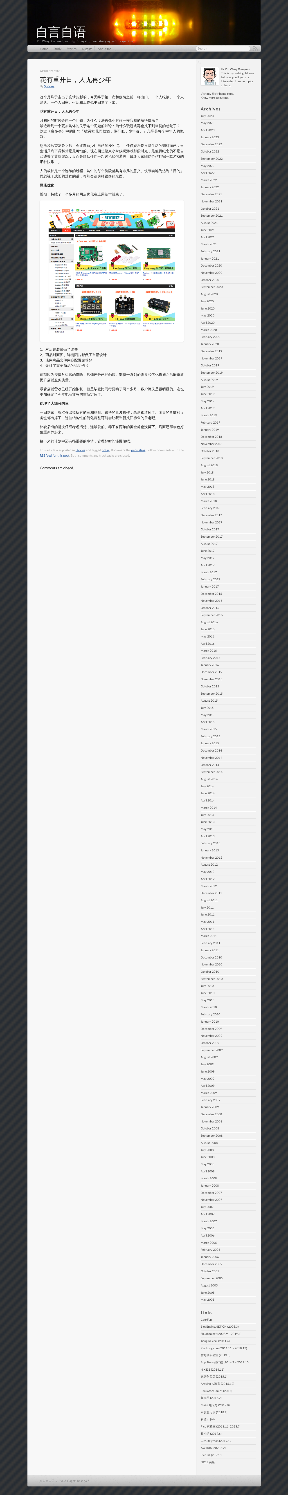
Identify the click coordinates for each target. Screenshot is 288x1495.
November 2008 (211, 1121)
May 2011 (207, 921)
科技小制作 (208, 1419)
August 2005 (209, 1285)
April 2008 (208, 1171)
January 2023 (210, 137)
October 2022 (210, 151)
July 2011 (207, 907)
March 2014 (209, 807)
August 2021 (209, 222)
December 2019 (211, 351)
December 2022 (211, 144)
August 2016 (209, 622)
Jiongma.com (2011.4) (215, 1341)
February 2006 (210, 1249)
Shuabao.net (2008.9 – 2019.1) (221, 1334)
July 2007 (207, 1207)
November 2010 (211, 964)
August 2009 (209, 1057)
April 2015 (208, 722)
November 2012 (211, 857)
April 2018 (208, 494)
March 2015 (209, 729)
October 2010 (210, 971)
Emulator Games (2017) (216, 1391)
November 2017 (211, 522)
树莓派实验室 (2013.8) (215, 1355)
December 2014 (211, 750)
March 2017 (209, 572)
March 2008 (209, 1178)
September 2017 (212, 536)
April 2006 (208, 1235)
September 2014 (212, 772)
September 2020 (212, 287)
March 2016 (209, 650)
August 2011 (209, 900)
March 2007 (209, 1221)
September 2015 (212, 693)
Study (57, 49)
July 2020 (207, 301)
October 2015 (210, 686)
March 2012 (209, 886)
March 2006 (209, 1242)
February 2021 (210, 251)
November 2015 (211, 679)
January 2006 (210, 1257)
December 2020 (211, 265)
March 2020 (209, 330)
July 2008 (207, 1150)
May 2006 (207, 1228)
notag (106, 450)
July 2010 (207, 986)
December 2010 (211, 957)
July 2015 (207, 707)
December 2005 (211, 1264)
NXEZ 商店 (208, 1462)
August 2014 (209, 779)
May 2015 (207, 715)
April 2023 (208, 130)
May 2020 (207, 315)
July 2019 (207, 386)
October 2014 (210, 765)
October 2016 (210, 608)
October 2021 (210, 208)
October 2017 (210, 529)
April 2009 (208, 1085)
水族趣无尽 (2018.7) (214, 1412)
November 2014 (211, 757)
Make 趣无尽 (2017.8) (215, 1405)
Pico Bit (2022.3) (212, 1455)
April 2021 (208, 237)
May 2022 (207, 166)
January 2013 (210, 850)
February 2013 (210, 843)
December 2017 (211, 515)
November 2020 (211, 272)
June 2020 (208, 308)
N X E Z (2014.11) (212, 1369)
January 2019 (210, 429)
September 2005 (212, 1278)
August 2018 (209, 465)
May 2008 (207, 1164)
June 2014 (208, 793)
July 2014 (207, 786)
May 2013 (207, 829)
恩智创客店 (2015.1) (214, 1376)
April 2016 (208, 643)
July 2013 (207, 815)
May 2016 (207, 636)
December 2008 (211, 1114)
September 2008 (212, 1135)
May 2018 (207, 486)
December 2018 (211, 436)
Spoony (49, 86)
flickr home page (222, 93)
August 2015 (209, 700)
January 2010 (210, 1021)
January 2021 (210, 258)
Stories (71, 49)
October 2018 (210, 451)
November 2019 (211, 358)
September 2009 (212, 1050)
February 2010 (210, 1014)
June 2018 (208, 479)
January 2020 (210, 344)
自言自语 (61, 32)
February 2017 (210, 579)
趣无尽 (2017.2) (211, 1398)
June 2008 (208, 1157)
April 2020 (208, 322)
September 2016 (212, 615)
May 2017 (207, 558)
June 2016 (208, 629)
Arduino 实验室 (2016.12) (217, 1383)
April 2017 (208, 565)
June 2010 (208, 993)
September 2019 (212, 372)
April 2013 (208, 836)
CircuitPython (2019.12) (216, 1441)
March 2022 (209, 180)
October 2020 (210, 280)
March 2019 (209, 415)
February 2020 (210, 337)
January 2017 (210, 586)
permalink (138, 450)
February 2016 (210, 658)
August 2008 (209, 1143)
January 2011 (210, 950)
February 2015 (210, 736)
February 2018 (210, 508)
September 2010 (212, 979)
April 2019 (208, 408)
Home (44, 49)
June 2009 (208, 1071)
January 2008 (210, 1185)
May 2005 (207, 1299)
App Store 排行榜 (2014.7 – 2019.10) (225, 1362)
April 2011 (208, 929)
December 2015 (211, 672)
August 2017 (209, 543)
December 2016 (211, 593)
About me (104, 49)
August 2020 (209, 294)
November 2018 (211, 444)
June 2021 (208, 230)
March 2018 (209, 501)
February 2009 (210, 1100)
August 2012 (209, 864)
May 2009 (207, 1078)
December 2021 (211, 194)
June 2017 (208, 550)
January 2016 (210, 665)
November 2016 (211, 600)
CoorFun (206, 1319)
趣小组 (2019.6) (211, 1433)
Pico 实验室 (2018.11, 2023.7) (221, 1426)
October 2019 (210, 365)
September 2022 (212, 158)
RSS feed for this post (54, 455)
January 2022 (210, 187)
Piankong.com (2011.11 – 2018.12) (224, 1348)
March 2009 (209, 1093)
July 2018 (207, 472)
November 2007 (211, 1199)
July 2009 (207, 1064)
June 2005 (208, 1292)
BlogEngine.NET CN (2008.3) (220, 1326)
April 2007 (208, 1214)
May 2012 (207, 871)
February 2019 (210, 422)
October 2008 (210, 1128)
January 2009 (210, 1107)
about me (222, 97)
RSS (255, 48)
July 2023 (207, 116)
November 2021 (211, 201)
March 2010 (209, 1007)
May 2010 (207, 1000)
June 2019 (208, 394)
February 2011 (210, 943)
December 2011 (211, 893)
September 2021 (212, 215)
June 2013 (208, 822)
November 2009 (211, 1035)
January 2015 (210, 743)
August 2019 (209, 380)
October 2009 (210, 1043)
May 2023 (207, 123)
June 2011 (208, 914)
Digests (87, 49)
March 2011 (209, 936)
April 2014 (208, 800)
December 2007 (211, 1192)
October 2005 (210, 1271)
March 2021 (209, 244)
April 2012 (208, 879)
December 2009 (211, 1028)
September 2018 (212, 458)
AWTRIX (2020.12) (213, 1448)
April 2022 (208, 173)
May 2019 (207, 401)
